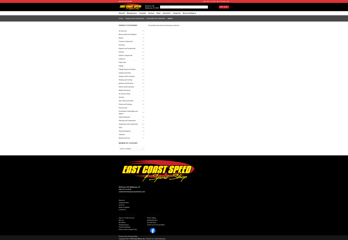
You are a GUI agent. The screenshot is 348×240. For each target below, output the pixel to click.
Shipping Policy (124, 225)
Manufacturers (132, 13)
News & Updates (124, 207)
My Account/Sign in (189, 13)
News (158, 13)
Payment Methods (124, 227)
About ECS (166, 13)
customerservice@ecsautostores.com (132, 191)
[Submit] (209, 7)
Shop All (122, 13)
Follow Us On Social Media (156, 225)
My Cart (121, 220)
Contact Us (177, 13)
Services (151, 13)
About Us (122, 200)
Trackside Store (124, 202)
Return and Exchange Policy (128, 229)
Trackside (142, 13)
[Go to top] (344, 237)
